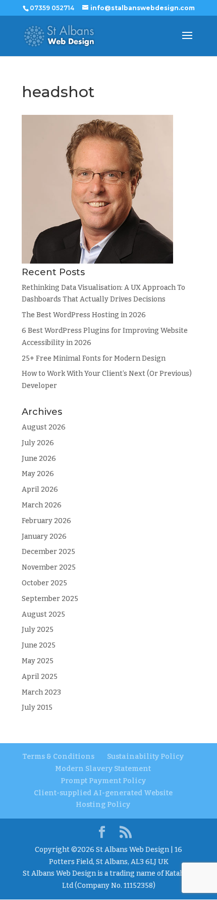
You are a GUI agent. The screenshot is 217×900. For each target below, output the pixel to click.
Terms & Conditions (58, 756)
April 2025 (40, 676)
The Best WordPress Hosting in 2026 (84, 315)
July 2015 (37, 707)
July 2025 (37, 629)
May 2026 (38, 473)
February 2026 (46, 521)
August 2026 (44, 427)
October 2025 (44, 583)
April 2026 (40, 489)
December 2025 (48, 551)
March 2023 (41, 692)
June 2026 (39, 458)
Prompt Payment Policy (103, 781)
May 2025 (37, 661)
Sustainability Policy (145, 756)
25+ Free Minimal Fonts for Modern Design (94, 358)
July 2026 (38, 443)
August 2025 (43, 614)
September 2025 (50, 598)
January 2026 (44, 536)
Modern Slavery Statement (103, 768)
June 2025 (39, 645)
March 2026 (42, 505)
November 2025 (49, 567)
